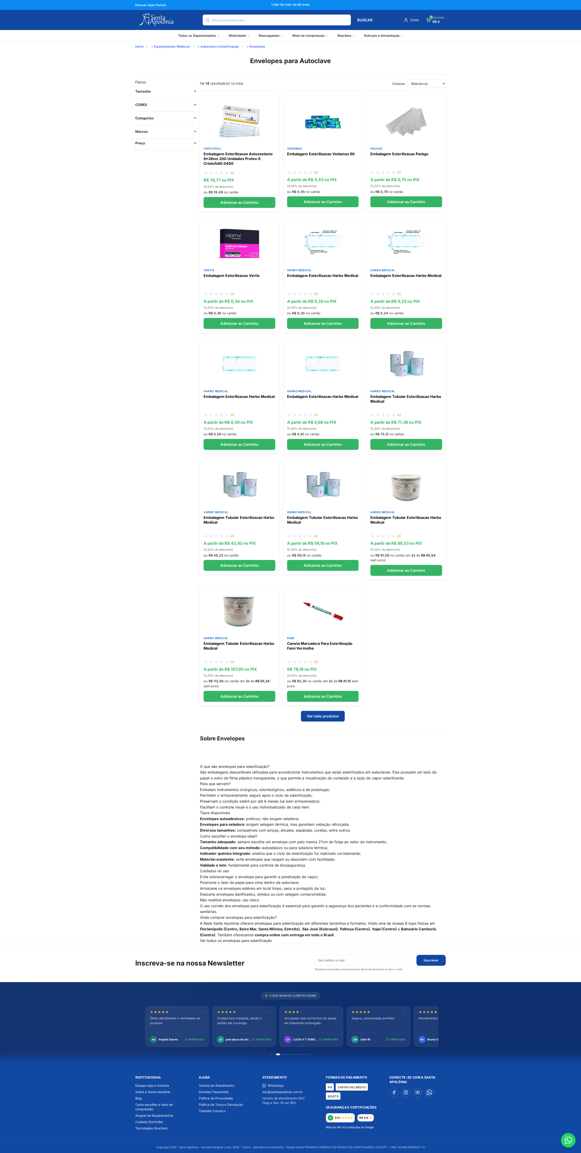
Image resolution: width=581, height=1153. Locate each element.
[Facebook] (394, 1092)
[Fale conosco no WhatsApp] (568, 1140)
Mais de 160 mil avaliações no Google (350, 1127)
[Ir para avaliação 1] (271, 1054)
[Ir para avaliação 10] (297, 1054)
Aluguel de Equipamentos (154, 1115)
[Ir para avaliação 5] (284, 1054)
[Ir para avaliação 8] (292, 1054)
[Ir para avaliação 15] (309, 1054)
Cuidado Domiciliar (149, 1122)
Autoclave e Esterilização (219, 46)
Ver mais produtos (323, 716)
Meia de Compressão (308, 35)
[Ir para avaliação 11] (299, 1054)
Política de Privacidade (216, 1098)
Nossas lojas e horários (152, 1085)
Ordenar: (399, 84)
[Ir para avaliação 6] (287, 1054)
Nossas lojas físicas (150, 5)
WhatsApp (276, 1085)
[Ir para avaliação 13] (304, 1054)
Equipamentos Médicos (172, 46)
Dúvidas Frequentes (214, 1092)
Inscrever (431, 960)
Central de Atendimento (216, 1085)
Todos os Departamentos (197, 35)
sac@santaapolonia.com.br (282, 1092)
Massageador (269, 35)
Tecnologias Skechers (151, 1128)
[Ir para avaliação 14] (307, 1054)
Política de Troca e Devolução (221, 1104)
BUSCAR (364, 20)
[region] (290, 1027)
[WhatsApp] (429, 1092)
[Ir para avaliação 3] (278, 1054)
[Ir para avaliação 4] (282, 1054)
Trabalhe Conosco (212, 1111)
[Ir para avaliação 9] (294, 1054)
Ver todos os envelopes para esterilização (236, 940)
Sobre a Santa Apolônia (152, 1092)
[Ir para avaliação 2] (274, 1054)
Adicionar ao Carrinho (239, 202)
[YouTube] (417, 1092)
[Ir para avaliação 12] (302, 1054)
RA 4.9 (363, 1117)
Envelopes (257, 46)
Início (139, 46)
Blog (138, 1098)
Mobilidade (237, 35)
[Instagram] (405, 1092)
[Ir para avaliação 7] (289, 1054)
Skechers (344, 35)
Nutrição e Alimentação (381, 35)
